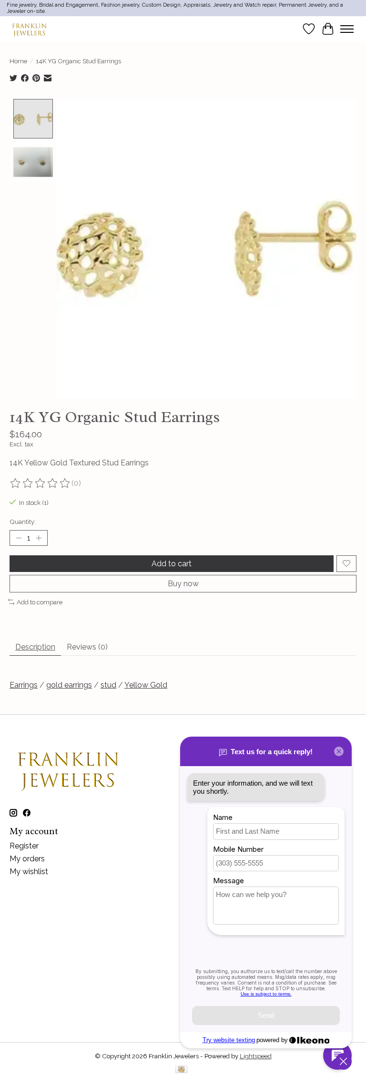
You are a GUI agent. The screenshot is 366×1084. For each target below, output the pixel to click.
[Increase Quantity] (38, 538)
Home (18, 61)
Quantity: (23, 521)
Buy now (183, 583)
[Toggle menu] (346, 29)
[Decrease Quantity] (18, 538)
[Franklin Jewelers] (29, 29)
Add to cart (172, 563)
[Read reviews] (40, 483)
